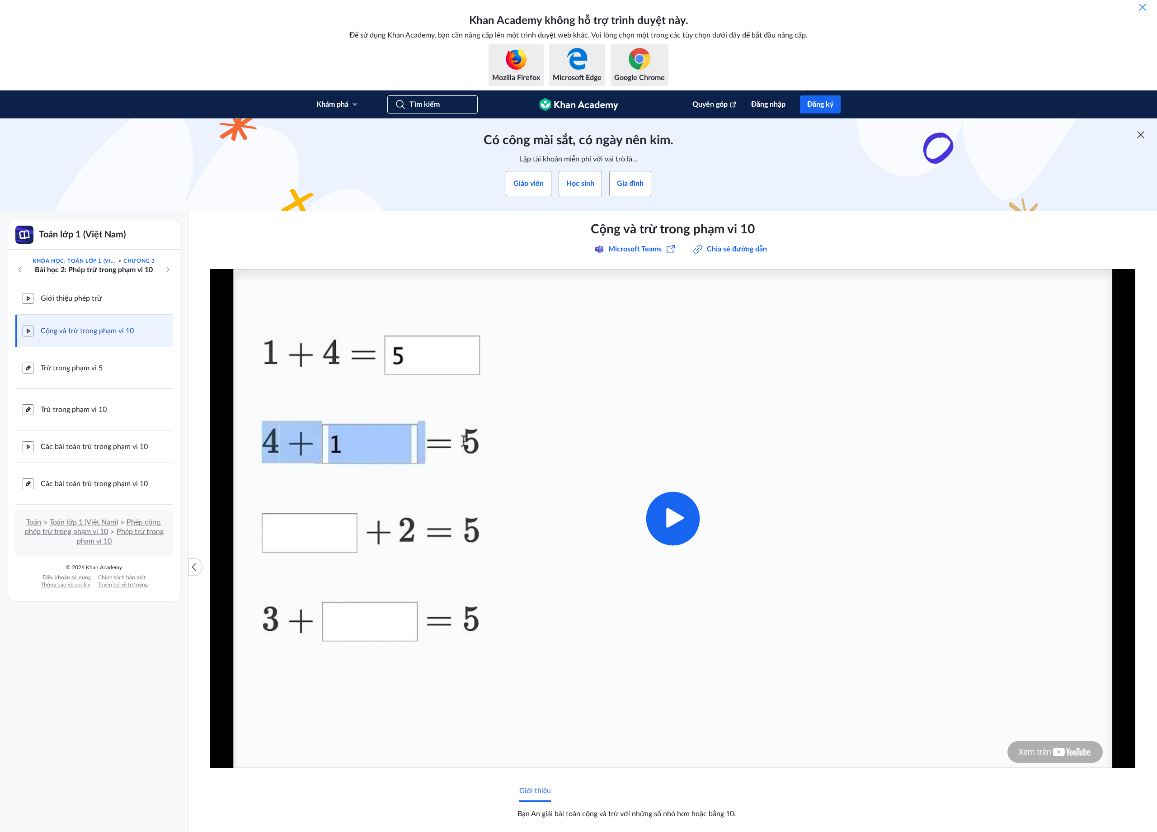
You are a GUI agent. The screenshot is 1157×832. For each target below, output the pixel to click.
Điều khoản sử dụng (66, 577)
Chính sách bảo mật (122, 577)
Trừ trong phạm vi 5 (72, 368)
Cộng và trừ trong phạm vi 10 (87, 331)
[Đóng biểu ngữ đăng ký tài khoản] (1141, 135)
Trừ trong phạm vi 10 (74, 409)
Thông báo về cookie (65, 584)
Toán (33, 522)
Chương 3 (139, 261)
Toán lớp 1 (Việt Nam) (84, 522)
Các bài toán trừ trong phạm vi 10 (94, 446)
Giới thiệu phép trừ (71, 298)
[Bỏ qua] (1142, 7)
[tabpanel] (672, 810)
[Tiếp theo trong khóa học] (167, 269)
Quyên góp (710, 104)
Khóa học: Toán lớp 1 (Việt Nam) (75, 261)
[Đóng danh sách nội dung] (195, 567)
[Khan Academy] (578, 104)
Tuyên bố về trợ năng (123, 584)
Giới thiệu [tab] (535, 790)
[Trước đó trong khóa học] (19, 269)
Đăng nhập (768, 104)
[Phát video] (672, 518)
